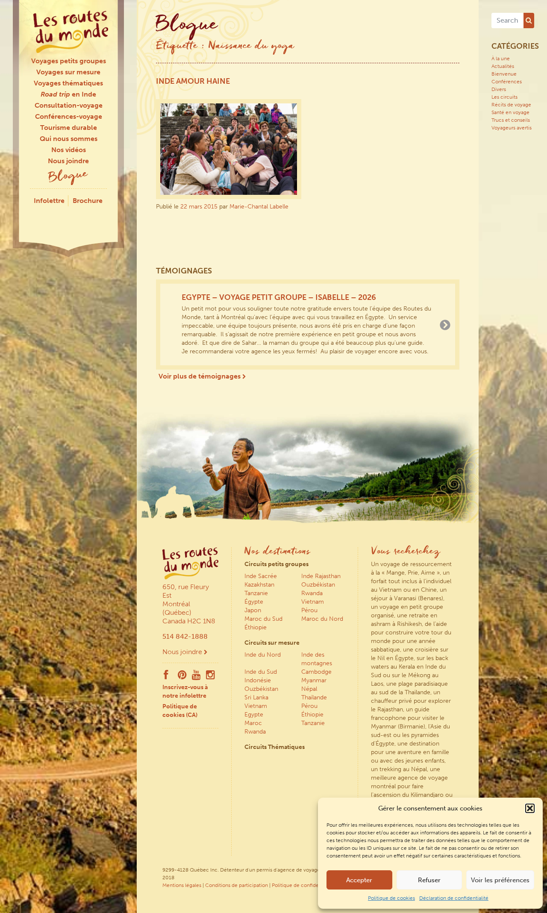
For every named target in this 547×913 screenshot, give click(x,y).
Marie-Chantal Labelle (258, 206)
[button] (530, 808)
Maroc (253, 723)
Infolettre (49, 201)
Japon (252, 610)
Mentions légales (181, 885)
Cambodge (316, 671)
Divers (498, 89)
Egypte (253, 714)
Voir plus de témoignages (200, 376)
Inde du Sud (260, 671)
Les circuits (504, 97)
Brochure (88, 201)
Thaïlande (314, 697)
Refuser (429, 880)
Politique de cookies (391, 898)
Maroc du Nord (322, 618)
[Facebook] (166, 677)
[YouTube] (196, 677)
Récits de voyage (511, 105)
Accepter (359, 880)
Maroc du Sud (263, 618)
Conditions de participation (236, 885)
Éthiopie (255, 627)
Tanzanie (256, 593)
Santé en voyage (510, 112)
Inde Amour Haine (193, 81)
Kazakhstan (259, 584)
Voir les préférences (500, 880)
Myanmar (313, 680)
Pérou (309, 610)
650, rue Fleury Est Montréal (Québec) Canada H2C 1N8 (188, 604)
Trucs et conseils (510, 120)
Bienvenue (504, 74)
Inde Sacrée (260, 576)
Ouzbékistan (318, 584)
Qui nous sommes (68, 139)
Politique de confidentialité (303, 885)
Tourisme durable (68, 127)
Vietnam (312, 601)
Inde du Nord (262, 654)
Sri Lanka (256, 697)
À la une (500, 59)
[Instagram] (210, 677)
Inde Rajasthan (321, 576)
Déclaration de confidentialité (453, 898)
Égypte (253, 601)
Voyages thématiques (68, 83)
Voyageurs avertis (511, 128)
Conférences (506, 82)
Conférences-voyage (68, 116)
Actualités (502, 66)
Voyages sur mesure (68, 72)
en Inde (68, 94)
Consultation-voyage (69, 105)
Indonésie (257, 680)
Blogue (68, 176)
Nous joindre (68, 161)
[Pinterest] (182, 677)
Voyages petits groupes (68, 61)
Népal (309, 689)
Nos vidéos (68, 150)
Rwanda (312, 593)
